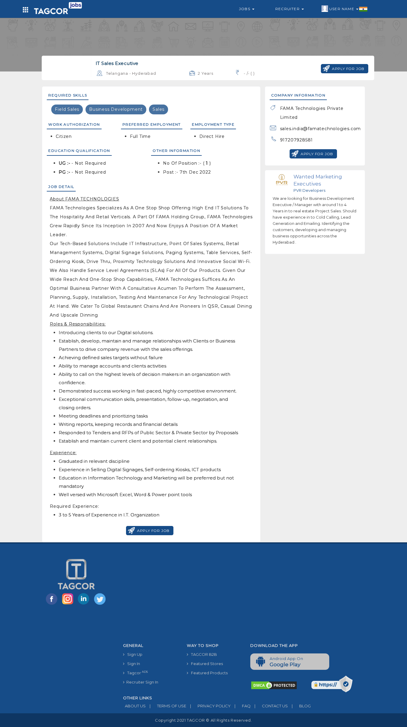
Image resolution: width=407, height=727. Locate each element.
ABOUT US (134, 705)
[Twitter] (100, 604)
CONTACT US (271, 705)
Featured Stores (205, 663)
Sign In (132, 663)
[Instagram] (69, 604)
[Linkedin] (85, 604)
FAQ (242, 705)
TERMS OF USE (168, 705)
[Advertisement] (246, 595)
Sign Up (133, 654)
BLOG (301, 705)
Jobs (245, 9)
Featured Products (208, 672)
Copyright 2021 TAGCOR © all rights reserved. (203, 720)
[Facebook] (53, 604)
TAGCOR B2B (202, 654)
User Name (342, 9)
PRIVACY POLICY (210, 705)
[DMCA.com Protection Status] (274, 685)
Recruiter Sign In (141, 682)
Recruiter (288, 9)
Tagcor (136, 672)
